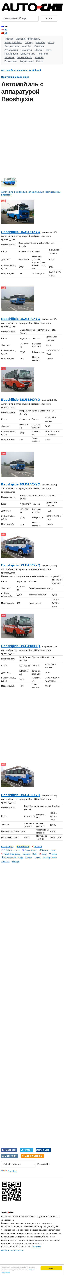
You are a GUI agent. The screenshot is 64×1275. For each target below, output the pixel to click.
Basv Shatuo (30, 850)
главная (9, 38)
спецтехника (27, 53)
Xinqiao (28, 858)
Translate (12, 1171)
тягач (48, 50)
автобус (26, 46)
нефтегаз (42, 53)
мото (51, 42)
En (6, 29)
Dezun (45, 850)
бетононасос (24, 57)
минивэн (40, 42)
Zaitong (26, 854)
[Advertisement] (32, 138)
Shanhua (5, 861)
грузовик (39, 46)
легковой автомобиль (28, 38)
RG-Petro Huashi (11, 850)
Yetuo (53, 850)
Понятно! (51, 1268)
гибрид (29, 42)
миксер (39, 50)
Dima (54, 854)
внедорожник (12, 46)
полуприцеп (11, 53)
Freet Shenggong (12, 854)
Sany (44, 854)
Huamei (38, 846)
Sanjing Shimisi (50, 858)
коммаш (39, 57)
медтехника (26, 61)
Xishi (34, 854)
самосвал (26, 50)
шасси (39, 61)
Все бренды (7, 846)
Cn (6, 33)
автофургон (11, 50)
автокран (9, 57)
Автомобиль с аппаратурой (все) (21, 70)
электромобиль (13, 42)
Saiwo (38, 858)
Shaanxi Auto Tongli (13, 858)
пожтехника (11, 61)
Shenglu (15, 861)
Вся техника (15, 77)
